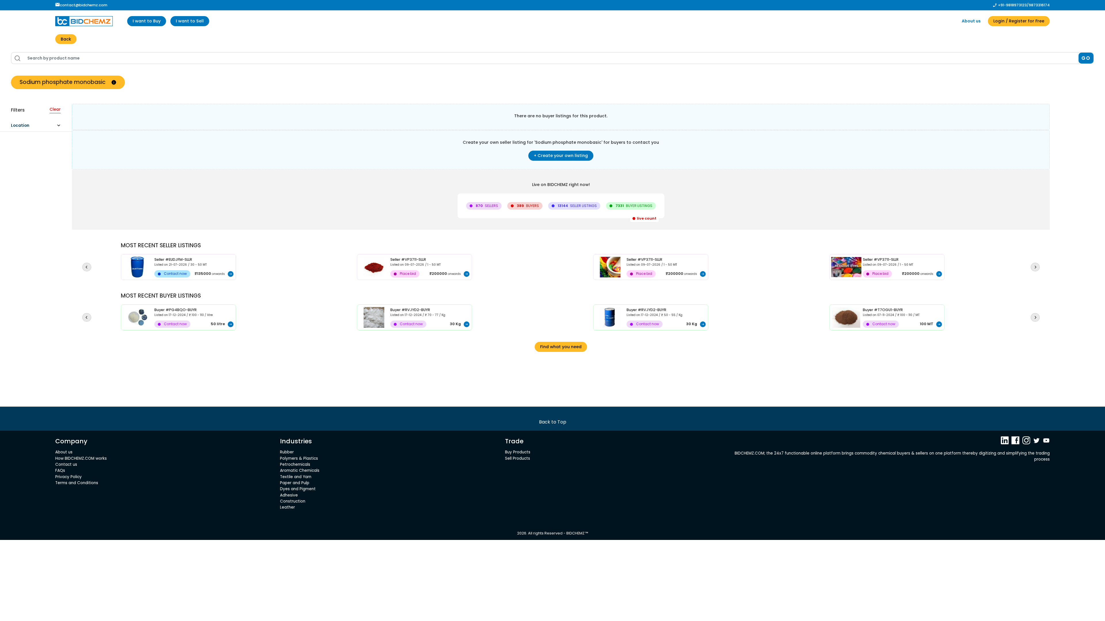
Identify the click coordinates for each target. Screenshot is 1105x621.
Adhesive (289, 495)
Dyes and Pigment (298, 489)
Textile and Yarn (295, 477)
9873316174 (1039, 5)
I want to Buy (147, 21)
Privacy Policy (68, 477)
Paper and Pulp (294, 483)
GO (1085, 58)
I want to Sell (190, 21)
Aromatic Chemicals (299, 470)
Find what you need (561, 347)
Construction (292, 501)
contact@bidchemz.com (83, 5)
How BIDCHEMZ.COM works (81, 458)
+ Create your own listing (561, 155)
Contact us (66, 464)
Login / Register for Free (1018, 21)
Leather (287, 507)
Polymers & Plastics (299, 458)
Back (66, 39)
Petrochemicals (295, 464)
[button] (38, 126)
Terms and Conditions (76, 483)
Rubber (287, 452)
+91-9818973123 (1012, 5)
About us (971, 21)
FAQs (60, 470)
